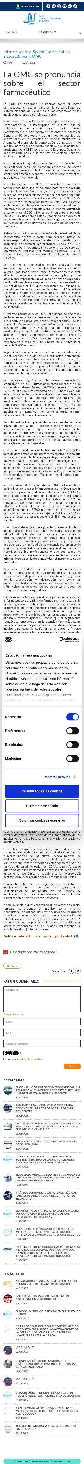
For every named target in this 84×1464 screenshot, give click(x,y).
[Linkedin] (70, 6)
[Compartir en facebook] (71, 971)
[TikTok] (75, 6)
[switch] (72, 730)
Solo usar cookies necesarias (42, 820)
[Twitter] (54, 6)
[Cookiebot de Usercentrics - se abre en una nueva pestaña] (60, 640)
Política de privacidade (31, 1059)
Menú (11, 32)
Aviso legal (22, 1461)
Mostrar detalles (57, 777)
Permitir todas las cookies (42, 791)
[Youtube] (59, 6)
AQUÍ (74, 936)
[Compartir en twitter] (78, 971)
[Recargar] (19, 1052)
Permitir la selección (42, 806)
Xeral (9, 62)
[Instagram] (64, 6)
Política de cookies (40, 1461)
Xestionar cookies (61, 1461)
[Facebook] (48, 6)
